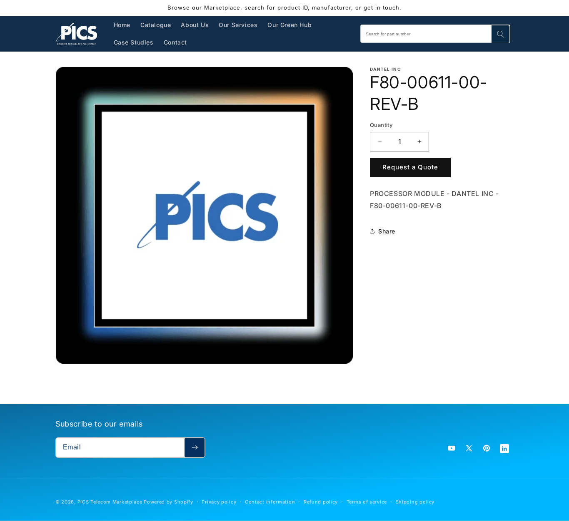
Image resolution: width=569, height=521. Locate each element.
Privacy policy (219, 502)
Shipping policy (415, 502)
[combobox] (435, 34)
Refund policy (321, 502)
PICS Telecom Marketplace (109, 502)
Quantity (381, 125)
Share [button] (386, 231)
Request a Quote (410, 167)
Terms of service (367, 502)
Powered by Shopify (168, 502)
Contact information (270, 502)
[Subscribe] (195, 447)
